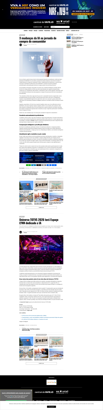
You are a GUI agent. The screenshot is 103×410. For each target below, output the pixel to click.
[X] (38, 165)
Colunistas (53, 30)
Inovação (35, 30)
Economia (26, 30)
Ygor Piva (25, 388)
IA (30, 168)
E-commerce (40, 30)
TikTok (32, 120)
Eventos (67, 30)
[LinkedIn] (33, 165)
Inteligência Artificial (36, 168)
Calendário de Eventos (37, 26)
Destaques (28, 168)
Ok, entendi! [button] (51, 406)
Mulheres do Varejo (61, 30)
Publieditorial (47, 30)
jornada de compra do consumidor (48, 168)
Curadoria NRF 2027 (75, 30)
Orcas (39, 100)
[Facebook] (49, 165)
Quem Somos (46, 26)
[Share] (54, 165)
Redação (25, 45)
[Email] (43, 165)
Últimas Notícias (58, 168)
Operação (31, 30)
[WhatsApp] (28, 165)
